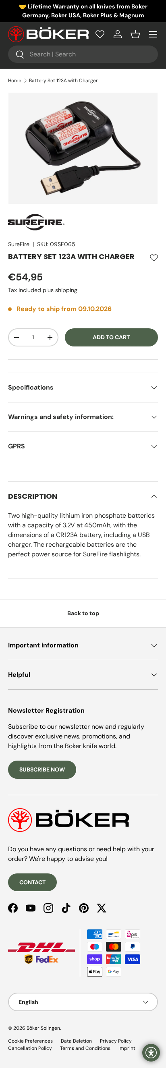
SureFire (18, 244)
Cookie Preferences (30, 1041)
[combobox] (83, 54)
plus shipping (60, 290)
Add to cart (111, 337)
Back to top (83, 613)
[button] (135, 34)
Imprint (126, 1048)
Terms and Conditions (85, 1048)
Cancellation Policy (30, 1048)
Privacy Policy (116, 1041)
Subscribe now (42, 769)
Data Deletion (76, 1041)
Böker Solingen (43, 1028)
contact (32, 882)
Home (14, 80)
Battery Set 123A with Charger (63, 80)
